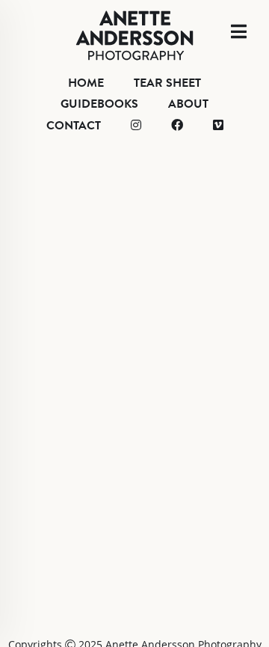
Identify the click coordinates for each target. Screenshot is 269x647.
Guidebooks (99, 103)
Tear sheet (167, 83)
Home (86, 83)
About (188, 103)
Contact (73, 125)
